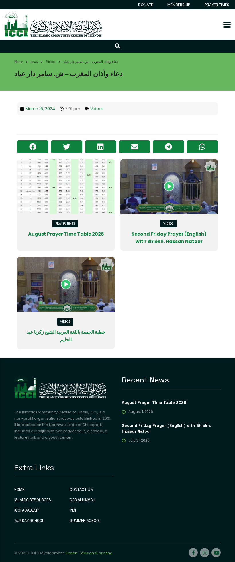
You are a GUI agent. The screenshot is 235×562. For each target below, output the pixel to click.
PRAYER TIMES (217, 4)
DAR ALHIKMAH (82, 500)
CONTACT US (81, 489)
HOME (19, 489)
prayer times (65, 223)
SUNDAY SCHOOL (29, 520)
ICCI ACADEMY (26, 510)
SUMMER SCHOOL (85, 520)
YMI (73, 510)
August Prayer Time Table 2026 (66, 234)
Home (18, 62)
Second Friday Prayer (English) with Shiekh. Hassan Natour (166, 428)
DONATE (145, 4)
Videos (96, 109)
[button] (32, 146)
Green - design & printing (89, 553)
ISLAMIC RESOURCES (32, 500)
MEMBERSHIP (178, 4)
